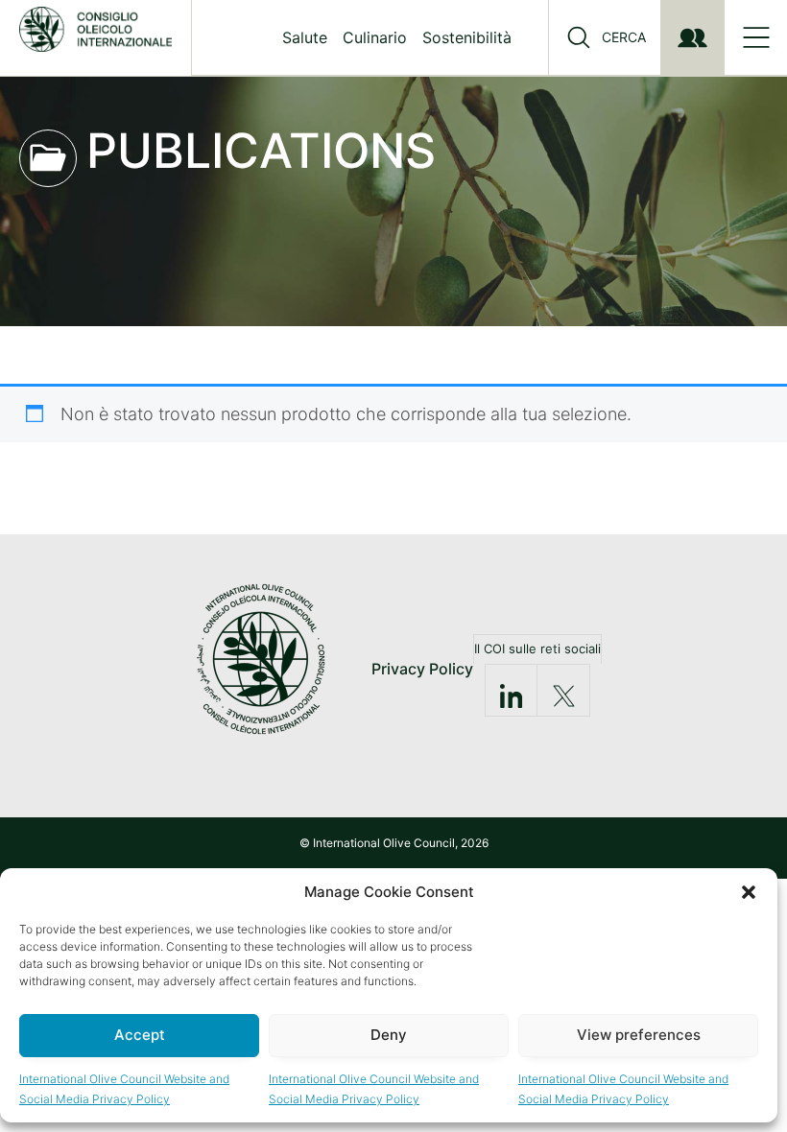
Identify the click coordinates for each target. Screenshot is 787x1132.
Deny (388, 1035)
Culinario (375, 37)
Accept (139, 1035)
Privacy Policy (422, 668)
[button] (748, 892)
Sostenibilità (467, 37)
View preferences (639, 1035)
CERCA (624, 37)
